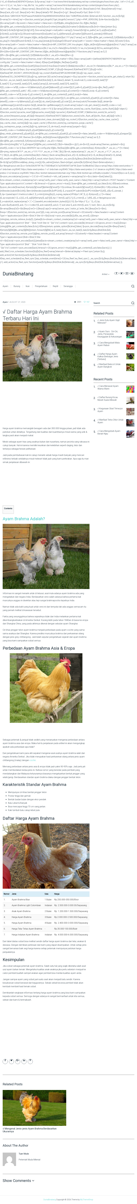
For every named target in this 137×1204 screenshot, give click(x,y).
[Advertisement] (46, 407)
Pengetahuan (41, 286)
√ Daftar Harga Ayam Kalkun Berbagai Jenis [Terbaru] (108, 356)
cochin (32, 760)
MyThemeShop (86, 1200)
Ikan (28, 286)
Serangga (68, 286)
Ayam (5, 286)
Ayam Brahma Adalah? (24, 518)
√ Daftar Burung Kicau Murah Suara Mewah (108, 398)
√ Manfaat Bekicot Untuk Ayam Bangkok (109, 365)
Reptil (55, 286)
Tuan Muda (24, 1153)
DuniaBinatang (18, 273)
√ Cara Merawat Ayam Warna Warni (108, 387)
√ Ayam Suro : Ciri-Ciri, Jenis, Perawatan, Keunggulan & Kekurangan (110, 334)
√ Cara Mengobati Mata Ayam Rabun (109, 344)
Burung (17, 286)
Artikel (104, 274)
